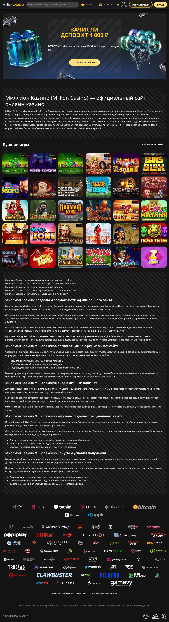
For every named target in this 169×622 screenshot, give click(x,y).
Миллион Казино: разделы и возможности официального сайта (38, 280)
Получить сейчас (84, 62)
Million (13, 4)
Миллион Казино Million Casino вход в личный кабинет (33, 287)
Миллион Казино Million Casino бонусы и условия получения (36, 293)
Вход (160, 4)
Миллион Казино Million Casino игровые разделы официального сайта (41, 290)
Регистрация (140, 4)
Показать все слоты (151, 144)
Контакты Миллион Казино (104, 593)
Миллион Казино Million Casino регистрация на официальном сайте (40, 283)
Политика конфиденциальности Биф (69, 593)
